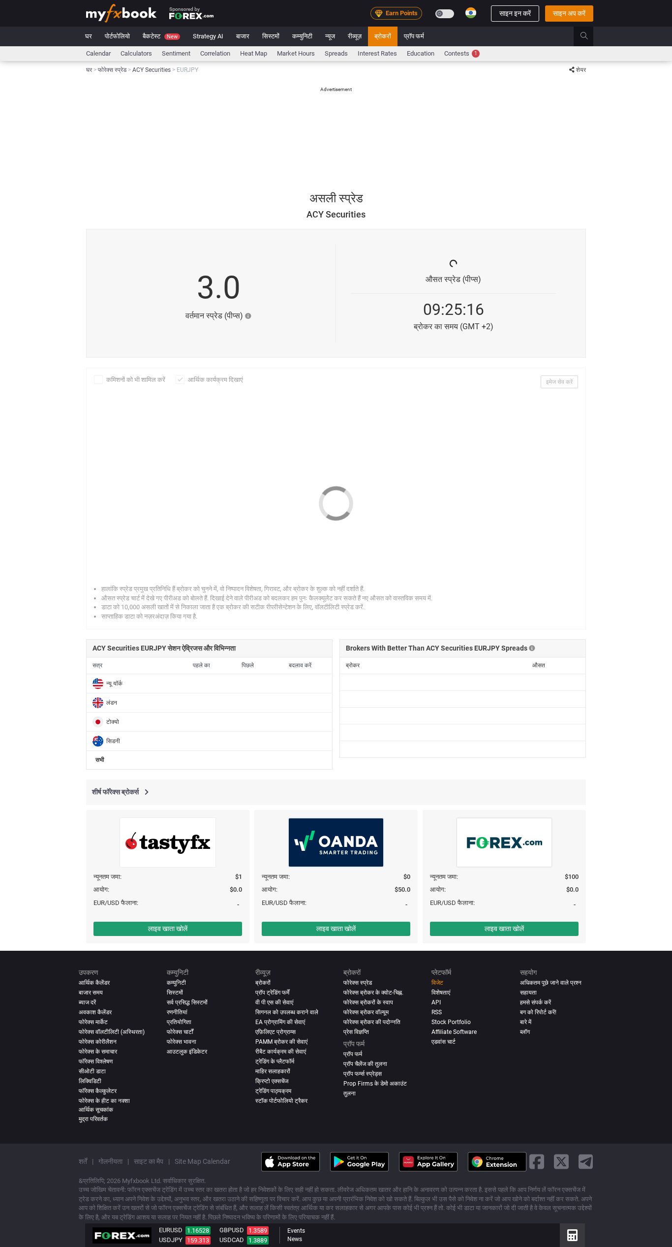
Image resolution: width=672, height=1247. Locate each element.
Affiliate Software (454, 1032)
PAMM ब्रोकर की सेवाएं (281, 1041)
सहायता (528, 992)
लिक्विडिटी (90, 1081)
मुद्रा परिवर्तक (93, 1119)
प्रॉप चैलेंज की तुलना (365, 1063)
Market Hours (296, 53)
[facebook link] (536, 1162)
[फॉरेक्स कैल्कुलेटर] (572, 1235)
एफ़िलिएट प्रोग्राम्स (275, 1032)
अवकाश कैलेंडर (95, 1012)
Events (296, 1230)
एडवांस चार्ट (443, 1041)
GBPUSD (231, 1230)
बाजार (242, 36)
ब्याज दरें (87, 1002)
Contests (460, 53)
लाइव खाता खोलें (167, 929)
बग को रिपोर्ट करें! (538, 1012)
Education (420, 53)
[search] (589, 36)
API (436, 1002)
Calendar (98, 53)
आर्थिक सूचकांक (96, 1109)
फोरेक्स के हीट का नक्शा (104, 1100)
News (294, 1239)
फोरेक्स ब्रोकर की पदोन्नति (371, 1022)
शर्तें (83, 1162)
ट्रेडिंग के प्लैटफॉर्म (274, 1061)
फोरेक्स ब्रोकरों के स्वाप (368, 1002)
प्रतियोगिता (179, 1022)
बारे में (525, 1022)
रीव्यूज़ (355, 36)
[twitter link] (561, 1162)
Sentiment (176, 53)
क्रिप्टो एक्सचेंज (271, 1081)
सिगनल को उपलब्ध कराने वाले (286, 1012)
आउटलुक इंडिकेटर (187, 1051)
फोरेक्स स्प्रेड (357, 982)
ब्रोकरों (382, 36)
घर (88, 36)
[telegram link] (586, 1162)
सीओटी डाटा (92, 1071)
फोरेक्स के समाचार (98, 1051)
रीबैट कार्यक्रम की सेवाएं (280, 1051)
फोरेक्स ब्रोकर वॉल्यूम (366, 1012)
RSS (436, 1012)
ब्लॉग (525, 1032)
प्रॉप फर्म (414, 36)
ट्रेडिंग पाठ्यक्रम (273, 1091)
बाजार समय (91, 992)
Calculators (136, 53)
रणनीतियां (177, 1012)
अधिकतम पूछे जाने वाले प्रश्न (550, 982)
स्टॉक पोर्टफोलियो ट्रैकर (281, 1100)
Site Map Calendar (202, 1162)
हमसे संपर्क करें (535, 1002)
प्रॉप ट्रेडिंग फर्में (272, 992)
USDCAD (231, 1240)
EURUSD (171, 1230)
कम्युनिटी (302, 36)
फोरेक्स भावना (181, 1041)
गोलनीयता (110, 1162)
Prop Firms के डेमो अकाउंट (375, 1083)
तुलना (349, 1093)
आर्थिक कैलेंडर (94, 982)
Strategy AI (208, 36)
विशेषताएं (440, 992)
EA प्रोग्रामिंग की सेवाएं (280, 1022)
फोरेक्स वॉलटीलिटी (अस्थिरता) (112, 1032)
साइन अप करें (569, 13)
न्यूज (330, 36)
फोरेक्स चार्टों (180, 1032)
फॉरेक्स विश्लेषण (96, 1061)
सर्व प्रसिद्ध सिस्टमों (187, 1002)
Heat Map (253, 53)
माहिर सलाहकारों (272, 1071)
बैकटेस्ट (160, 36)
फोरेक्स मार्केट (93, 1022)
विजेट (437, 982)
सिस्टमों (270, 36)
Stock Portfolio (451, 1022)
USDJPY (171, 1240)
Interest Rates (377, 53)
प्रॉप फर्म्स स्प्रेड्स (362, 1073)
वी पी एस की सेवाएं (274, 1002)
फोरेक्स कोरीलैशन (98, 1041)
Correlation (215, 53)
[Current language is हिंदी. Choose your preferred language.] (470, 13)
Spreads (336, 53)
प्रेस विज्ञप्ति (356, 1032)
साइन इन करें (515, 13)
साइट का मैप (148, 1162)
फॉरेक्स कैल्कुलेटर (98, 1091)
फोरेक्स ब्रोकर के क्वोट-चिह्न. (373, 992)
